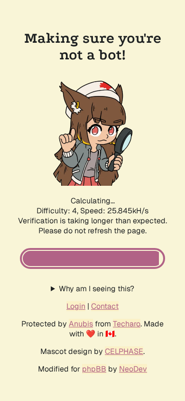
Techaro (126, 324)
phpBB (94, 369)
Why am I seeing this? (96, 289)
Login (75, 306)
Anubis (81, 324)
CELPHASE (124, 351)
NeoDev (133, 369)
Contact (105, 306)
